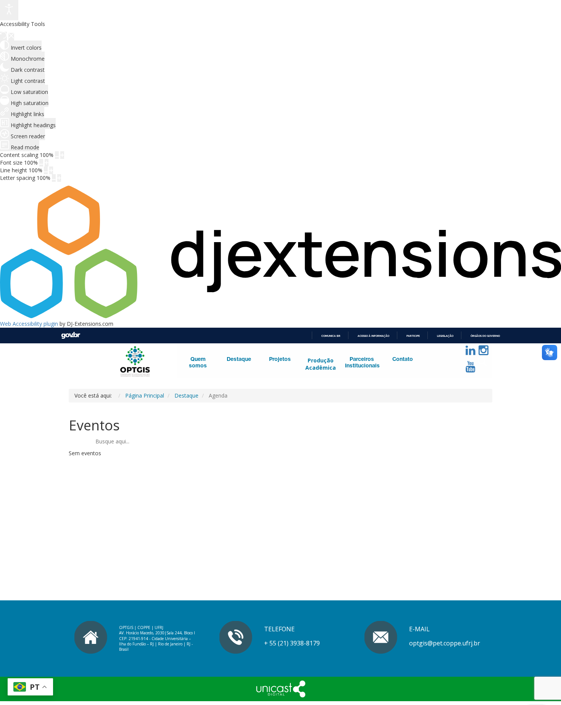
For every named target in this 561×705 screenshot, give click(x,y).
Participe (413, 336)
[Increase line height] (51, 170)
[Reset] (3, 36)
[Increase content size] (62, 155)
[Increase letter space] (59, 178)
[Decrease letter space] (54, 178)
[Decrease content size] (57, 155)
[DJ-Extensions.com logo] (280, 316)
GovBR (70, 335)
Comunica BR (330, 336)
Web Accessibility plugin (29, 323)
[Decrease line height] (46, 170)
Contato (402, 359)
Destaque (239, 359)
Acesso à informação (373, 336)
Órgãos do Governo (485, 336)
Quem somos (198, 363)
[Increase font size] (46, 163)
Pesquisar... (430, 381)
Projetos (280, 359)
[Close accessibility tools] (11, 36)
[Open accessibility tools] (9, 10)
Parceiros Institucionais (361, 363)
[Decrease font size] (41, 163)
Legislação (445, 336)
